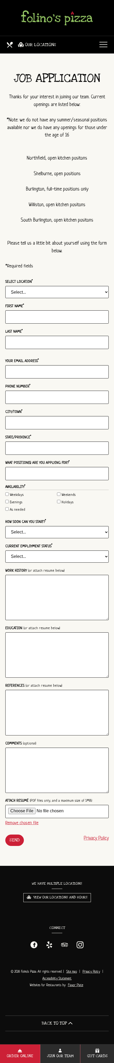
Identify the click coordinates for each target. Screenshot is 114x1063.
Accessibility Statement (57, 979)
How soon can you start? (25, 521)
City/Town (14, 411)
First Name (14, 306)
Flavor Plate (75, 985)
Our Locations (40, 45)
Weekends (68, 495)
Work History (35, 571)
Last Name (14, 331)
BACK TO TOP (55, 1023)
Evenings (15, 502)
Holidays (66, 502)
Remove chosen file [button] (21, 823)
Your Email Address (22, 361)
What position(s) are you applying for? (37, 462)
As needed (17, 510)
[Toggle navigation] (103, 44)
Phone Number (17, 386)
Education (32, 628)
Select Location (19, 281)
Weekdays (16, 495)
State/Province (18, 437)
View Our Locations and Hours (59, 897)
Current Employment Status (28, 546)
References (33, 686)
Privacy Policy (96, 838)
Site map (71, 972)
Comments (20, 744)
